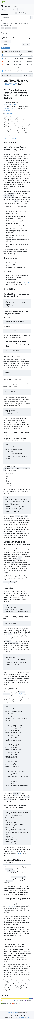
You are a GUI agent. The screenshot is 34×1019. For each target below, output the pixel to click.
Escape (25, 75)
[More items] (32, 13)
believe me (25, 282)
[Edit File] (30, 75)
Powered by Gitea (12, 1012)
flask (2, 28)
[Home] (3, 2)
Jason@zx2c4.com (10, 104)
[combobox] (11, 44)
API (28, 1017)
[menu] (7, 1017)
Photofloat (10, 84)
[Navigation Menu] (31, 2)
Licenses (21, 1017)
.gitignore (6, 61)
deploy (19, 853)
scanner (6, 55)
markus (6, 6)
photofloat (14, 6)
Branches (18, 38)
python (14, 28)
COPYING (6, 64)
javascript (8, 28)
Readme (5, 31)
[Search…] (31, 17)
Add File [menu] (25, 44)
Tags (29, 38)
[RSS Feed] (3, 9)
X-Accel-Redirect (19, 694)
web (5, 58)
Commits (7, 38)
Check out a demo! (9, 138)
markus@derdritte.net (11, 108)
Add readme (17, 64)
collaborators (7, 110)
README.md (7, 71)
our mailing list (11, 907)
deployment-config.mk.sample (8, 67)
